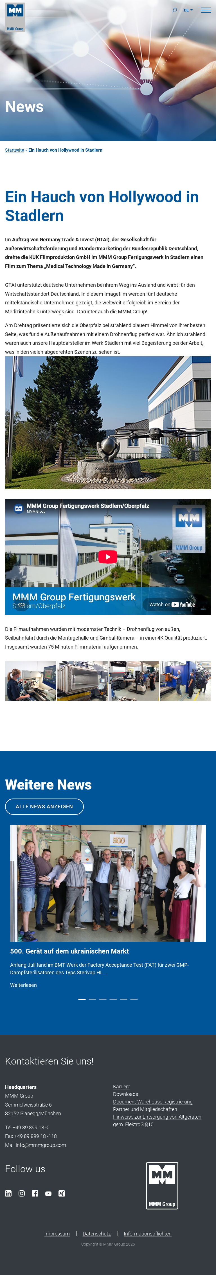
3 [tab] (103, 999)
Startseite (14, 150)
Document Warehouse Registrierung (153, 1102)
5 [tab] (123, 999)
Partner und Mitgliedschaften (145, 1109)
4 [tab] (113, 999)
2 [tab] (92, 999)
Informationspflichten (148, 1234)
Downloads (125, 1094)
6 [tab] (134, 999)
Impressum (57, 1234)
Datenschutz (97, 1234)
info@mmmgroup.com (41, 1145)
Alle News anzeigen (44, 806)
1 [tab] (82, 999)
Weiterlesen (23, 985)
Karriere (121, 1086)
